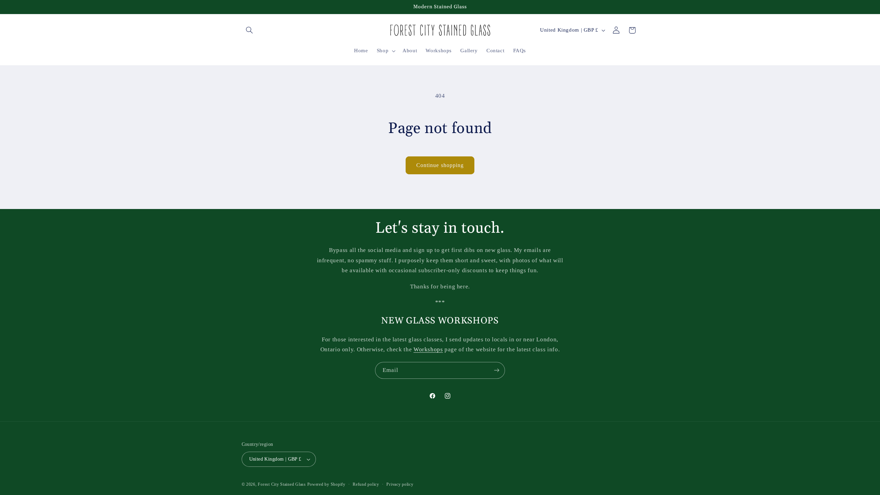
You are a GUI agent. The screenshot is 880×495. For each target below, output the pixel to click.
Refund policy (366, 484)
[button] (249, 30)
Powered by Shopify (326, 484)
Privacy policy (399, 484)
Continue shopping (440, 165)
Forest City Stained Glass (282, 484)
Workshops (428, 349)
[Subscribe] (497, 370)
